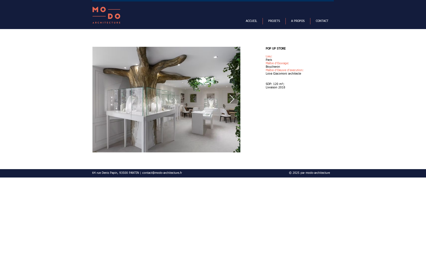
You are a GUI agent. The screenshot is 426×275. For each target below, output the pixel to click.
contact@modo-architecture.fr (162, 173)
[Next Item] (232, 99)
